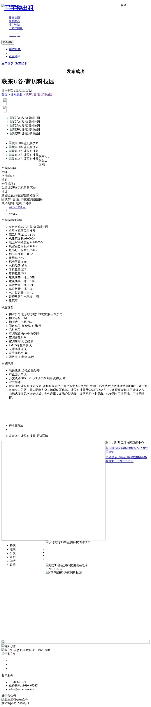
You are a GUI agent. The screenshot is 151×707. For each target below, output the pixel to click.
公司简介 (15, 660)
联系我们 (15, 668)
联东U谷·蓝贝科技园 (38, 94)
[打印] (64, 572)
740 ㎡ (13, 207)
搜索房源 (16, 94)
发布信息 (15, 664)
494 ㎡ (22, 207)
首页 (4, 94)
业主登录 (15, 56)
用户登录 (15, 49)
